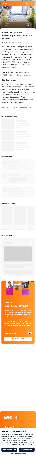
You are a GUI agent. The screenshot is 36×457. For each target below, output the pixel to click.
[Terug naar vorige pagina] (3, 25)
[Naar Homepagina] (5, 3)
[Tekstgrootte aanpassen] (28, 25)
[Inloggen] (27, 3)
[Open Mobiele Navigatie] (31, 3)
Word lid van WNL (18, 339)
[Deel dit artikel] (33, 25)
